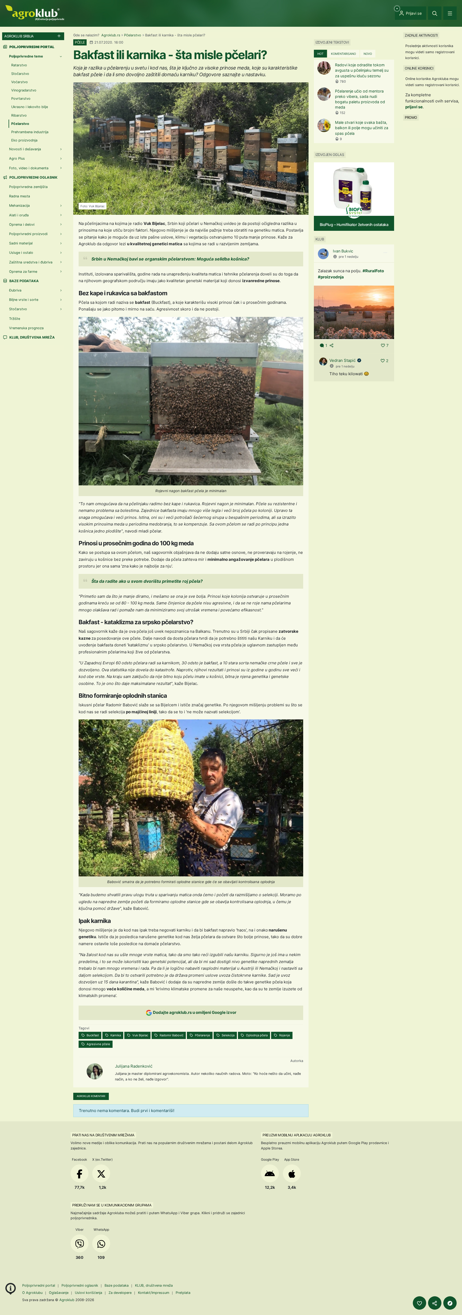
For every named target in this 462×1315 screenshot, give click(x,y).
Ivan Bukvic (343, 251)
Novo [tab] (368, 54)
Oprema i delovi (21, 225)
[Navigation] (450, 13)
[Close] (434, 13)
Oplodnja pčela (256, 1035)
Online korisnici (419, 68)
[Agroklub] (34, 12)
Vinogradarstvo (23, 90)
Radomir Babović (171, 1035)
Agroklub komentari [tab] (91, 1096)
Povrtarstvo (20, 99)
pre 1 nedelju (348, 257)
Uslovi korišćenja (88, 1293)
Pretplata (183, 1293)
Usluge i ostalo (21, 253)
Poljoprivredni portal (39, 1285)
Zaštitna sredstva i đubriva (30, 262)
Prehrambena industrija (29, 132)
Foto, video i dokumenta (28, 168)
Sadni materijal (21, 243)
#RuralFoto (373, 270)
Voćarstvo (19, 82)
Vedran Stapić (342, 360)
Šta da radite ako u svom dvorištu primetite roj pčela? (147, 581)
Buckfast (92, 1035)
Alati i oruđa (19, 215)
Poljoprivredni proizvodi (28, 234)
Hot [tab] (320, 54)
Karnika (115, 1035)
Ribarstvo (19, 115)
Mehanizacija (19, 206)
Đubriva (15, 290)
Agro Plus (17, 158)
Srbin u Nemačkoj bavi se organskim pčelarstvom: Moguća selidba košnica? (170, 259)
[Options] (385, 252)
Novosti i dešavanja (25, 149)
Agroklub (66, 1300)
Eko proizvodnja (24, 140)
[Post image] (354, 312)
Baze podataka (24, 281)
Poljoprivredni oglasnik (33, 177)
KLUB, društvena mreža (32, 337)
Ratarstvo (19, 65)
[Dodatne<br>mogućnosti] (450, 1303)
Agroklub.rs (110, 35)
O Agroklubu (32, 1293)
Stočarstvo (20, 74)
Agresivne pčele (98, 1044)
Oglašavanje (58, 1293)
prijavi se (414, 106)
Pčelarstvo (132, 35)
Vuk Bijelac (140, 1035)
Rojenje (284, 1035)
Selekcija (227, 1035)
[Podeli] (434, 1303)
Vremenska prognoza (26, 328)
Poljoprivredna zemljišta (28, 187)
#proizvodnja (331, 276)
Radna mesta (19, 196)
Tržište (14, 319)
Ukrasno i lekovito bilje (29, 107)
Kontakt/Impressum (153, 1293)
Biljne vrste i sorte (23, 300)
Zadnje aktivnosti (421, 35)
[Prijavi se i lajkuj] (419, 1303)
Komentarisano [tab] (343, 54)
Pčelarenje (202, 1035)
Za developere (120, 1293)
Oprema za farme (23, 272)
